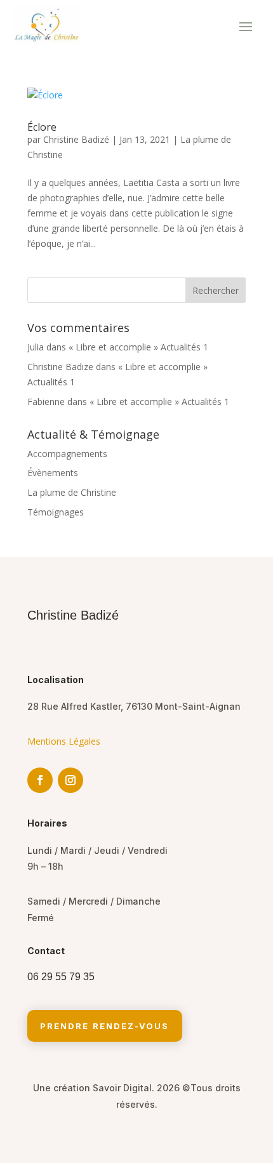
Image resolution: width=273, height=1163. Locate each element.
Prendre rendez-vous (105, 1026)
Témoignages (55, 512)
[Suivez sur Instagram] (70, 780)
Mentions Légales (63, 741)
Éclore (42, 127)
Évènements (52, 473)
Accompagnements (67, 454)
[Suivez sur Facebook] (40, 780)
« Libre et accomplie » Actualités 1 (138, 347)
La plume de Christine (71, 492)
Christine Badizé (76, 139)
